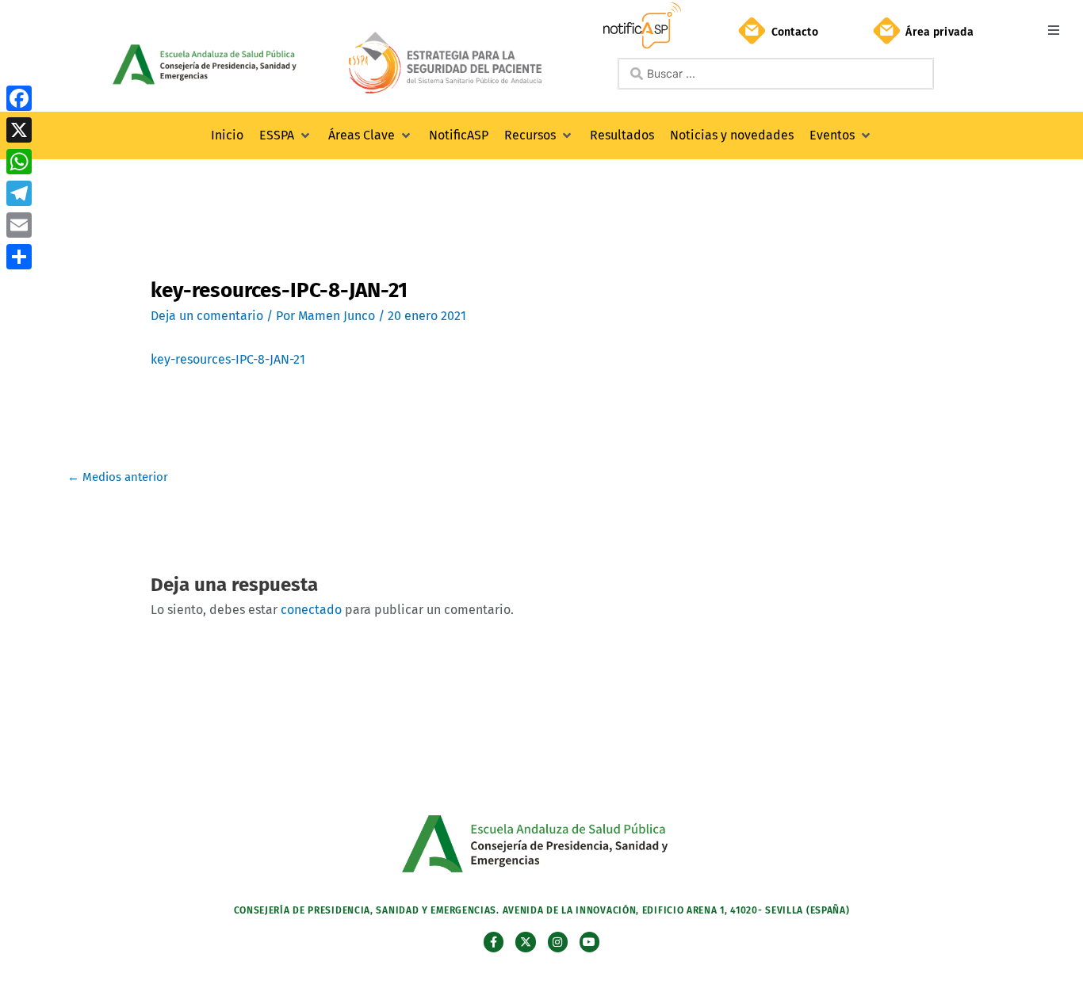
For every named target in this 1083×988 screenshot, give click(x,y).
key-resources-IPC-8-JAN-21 (228, 359)
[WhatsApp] (19, 161)
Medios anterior (117, 477)
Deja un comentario (207, 315)
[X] (19, 130)
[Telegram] (19, 193)
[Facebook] (19, 98)
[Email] (19, 225)
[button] (1053, 30)
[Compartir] (19, 257)
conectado (311, 609)
